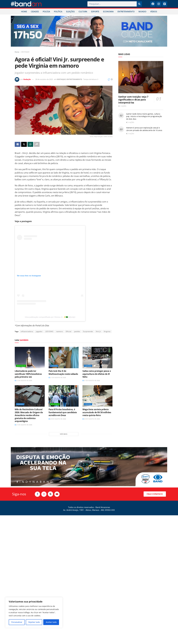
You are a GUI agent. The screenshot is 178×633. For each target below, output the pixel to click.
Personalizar (16, 622)
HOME (24, 11)
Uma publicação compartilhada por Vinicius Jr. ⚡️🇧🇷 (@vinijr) (50, 317)
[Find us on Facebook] (37, 494)
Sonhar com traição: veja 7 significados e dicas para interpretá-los (133, 99)
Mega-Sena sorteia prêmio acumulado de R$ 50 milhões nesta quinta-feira (96, 412)
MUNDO (142, 11)
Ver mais (63, 434)
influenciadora (27, 331)
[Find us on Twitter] (50, 494)
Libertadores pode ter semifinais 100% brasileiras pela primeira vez (28, 374)
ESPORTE (95, 11)
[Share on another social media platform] (37, 144)
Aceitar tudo (51, 622)
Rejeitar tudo (34, 622)
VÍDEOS (153, 11)
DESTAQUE (25, 52)
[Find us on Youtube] (57, 494)
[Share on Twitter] (24, 144)
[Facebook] (152, 4)
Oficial (68, 331)
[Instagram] (158, 4)
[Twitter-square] (164, 4)
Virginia (107, 331)
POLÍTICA (58, 11)
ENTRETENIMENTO (126, 11)
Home (17, 52)
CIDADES (35, 11)
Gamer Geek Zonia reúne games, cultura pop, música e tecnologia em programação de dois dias (144, 116)
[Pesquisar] (139, 4)
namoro (59, 331)
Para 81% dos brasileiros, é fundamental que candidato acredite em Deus (63, 412)
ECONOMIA (108, 11)
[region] (34, 612)
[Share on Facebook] (17, 144)
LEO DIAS (49, 331)
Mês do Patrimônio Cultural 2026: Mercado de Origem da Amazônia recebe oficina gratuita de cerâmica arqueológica (29, 415)
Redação (27, 79)
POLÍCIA (46, 11)
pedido (77, 331)
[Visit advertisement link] (89, 31)
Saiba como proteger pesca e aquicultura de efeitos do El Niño (96, 374)
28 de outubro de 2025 (44, 79)
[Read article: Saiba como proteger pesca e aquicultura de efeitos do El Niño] (97, 357)
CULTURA (83, 11)
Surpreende (88, 331)
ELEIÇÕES (70, 11)
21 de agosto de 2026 (24, 380)
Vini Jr (98, 331)
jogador (39, 331)
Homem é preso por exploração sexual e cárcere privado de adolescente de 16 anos (144, 129)
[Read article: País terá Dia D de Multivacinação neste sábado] (64, 357)
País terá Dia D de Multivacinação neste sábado (63, 372)
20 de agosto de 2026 (58, 419)
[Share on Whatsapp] (30, 144)
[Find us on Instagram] (44, 494)
